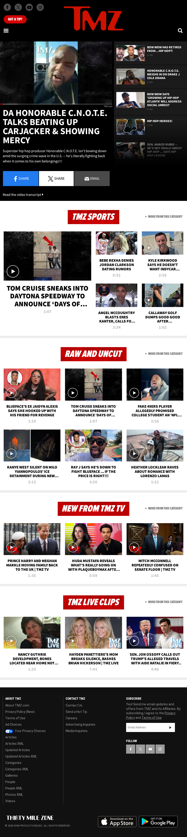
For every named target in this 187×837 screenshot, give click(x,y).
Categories (13, 763)
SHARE (59, 178)
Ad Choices (13, 724)
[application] (56, 73)
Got (15, 19)
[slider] (56, 104)
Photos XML (14, 794)
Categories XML (17, 769)
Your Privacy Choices (30, 731)
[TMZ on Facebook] (7, 7)
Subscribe (170, 727)
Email (95, 178)
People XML (13, 788)
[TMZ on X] (18, 7)
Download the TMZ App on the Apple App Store (117, 821)
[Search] (180, 30)
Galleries (11, 775)
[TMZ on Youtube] (29, 7)
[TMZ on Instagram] (40, 7)
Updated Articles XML (21, 756)
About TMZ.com (17, 705)
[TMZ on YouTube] (150, 749)
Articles (11, 737)
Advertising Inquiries (80, 724)
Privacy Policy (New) (20, 712)
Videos (10, 801)
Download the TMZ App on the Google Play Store (158, 821)
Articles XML (14, 743)
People (10, 782)
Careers (71, 718)
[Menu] (6, 30)
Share (24, 178)
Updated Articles (17, 750)
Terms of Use (15, 718)
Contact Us (74, 705)
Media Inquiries (77, 731)
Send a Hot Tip (76, 712)
